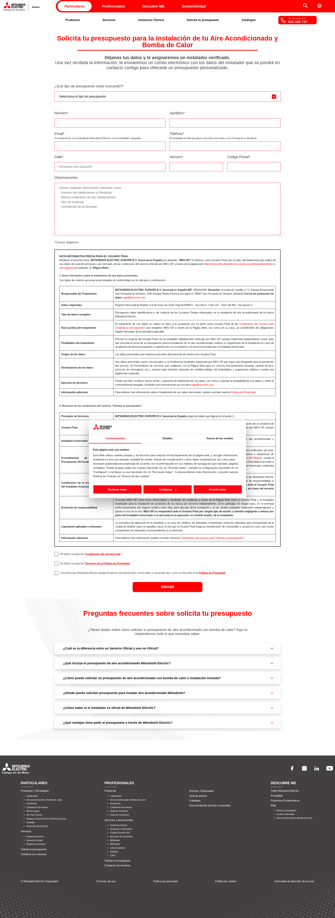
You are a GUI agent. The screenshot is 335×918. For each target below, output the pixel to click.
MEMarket (115, 840)
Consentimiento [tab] (115, 438)
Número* (176, 157)
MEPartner (115, 844)
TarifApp (114, 851)
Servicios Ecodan (34, 840)
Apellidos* (177, 113)
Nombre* (61, 113)
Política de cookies (226, 881)
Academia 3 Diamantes (121, 829)
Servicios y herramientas (119, 819)
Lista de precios (117, 848)
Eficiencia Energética (286, 810)
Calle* (59, 157)
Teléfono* (177, 134)
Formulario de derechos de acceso (294, 881)
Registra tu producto (36, 844)
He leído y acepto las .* (91, 553)
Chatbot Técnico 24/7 (120, 833)
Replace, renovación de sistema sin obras (46, 818)
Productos (72, 20)
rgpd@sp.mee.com (135, 297)
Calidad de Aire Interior (37, 807)
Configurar (165, 489)
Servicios (108, 20)
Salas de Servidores (119, 815)
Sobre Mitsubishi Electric (285, 790)
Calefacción (32, 796)
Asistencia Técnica (151, 20)
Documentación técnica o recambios (210, 805)
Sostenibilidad (194, 6)
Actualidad (277, 795)
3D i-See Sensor (34, 815)
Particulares (75, 6)
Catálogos (249, 20)
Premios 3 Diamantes (201, 790)
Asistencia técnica (34, 836)
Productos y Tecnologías (35, 790)
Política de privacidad (165, 881)
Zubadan (30, 822)
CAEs (113, 855)
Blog (273, 805)
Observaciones (66, 177)
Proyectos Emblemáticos (285, 800)
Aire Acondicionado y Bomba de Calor (294, 818)
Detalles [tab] (168, 438)
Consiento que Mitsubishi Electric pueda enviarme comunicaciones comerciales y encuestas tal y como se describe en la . (143, 572)
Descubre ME (153, 6)
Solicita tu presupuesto (203, 20)
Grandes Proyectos (119, 811)
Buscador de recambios (121, 836)
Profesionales (113, 6)
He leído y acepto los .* (95, 563)
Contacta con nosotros (34, 853)
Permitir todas (217, 489)
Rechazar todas (117, 489)
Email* (59, 134)
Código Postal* (238, 157)
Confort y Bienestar (285, 814)
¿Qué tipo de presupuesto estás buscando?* (89, 86)
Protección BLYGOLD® (37, 826)
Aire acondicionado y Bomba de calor (44, 799)
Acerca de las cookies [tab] (219, 438)
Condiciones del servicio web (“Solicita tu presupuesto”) (212, 537)
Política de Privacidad (243, 392)
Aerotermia (31, 803)
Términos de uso (105, 881)
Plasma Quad (32, 811)
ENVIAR (167, 587)
